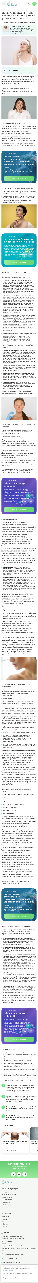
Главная (4, 10)
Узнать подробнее (19, 262)
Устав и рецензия (7, 1241)
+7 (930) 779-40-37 (11, 1258)
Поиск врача (5, 1202)
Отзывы (3, 1204)
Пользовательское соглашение (11, 1236)
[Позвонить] (29, 4)
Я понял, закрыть (9, 1278)
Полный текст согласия (9, 1275)
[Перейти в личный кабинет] (34, 4)
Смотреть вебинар (19, 178)
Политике (10, 1270)
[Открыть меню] (3, 3)
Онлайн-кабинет (7, 1197)
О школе (4, 1192)
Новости (4, 1219)
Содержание (13, 70)
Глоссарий (4, 1226)
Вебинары (4, 1224)
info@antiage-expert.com (12, 1262)
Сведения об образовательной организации (16, 1246)
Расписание (5, 1216)
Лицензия (4, 1243)
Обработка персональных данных (12, 1238)
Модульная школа (7, 1199)
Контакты (4, 1207)
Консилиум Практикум (8, 1194)
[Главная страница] (12, 4)
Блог (10, 10)
